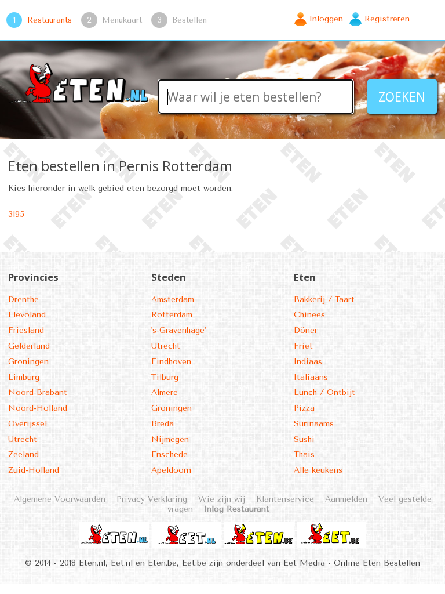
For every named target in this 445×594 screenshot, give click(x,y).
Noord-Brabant (37, 392)
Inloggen (326, 19)
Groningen (28, 362)
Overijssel (27, 424)
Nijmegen (170, 439)
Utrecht (22, 439)
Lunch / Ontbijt (324, 392)
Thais (304, 454)
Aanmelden (346, 499)
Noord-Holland (37, 408)
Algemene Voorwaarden (59, 499)
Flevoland (27, 315)
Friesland (26, 330)
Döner (306, 330)
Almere (164, 392)
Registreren (387, 19)
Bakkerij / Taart (324, 300)
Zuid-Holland (33, 470)
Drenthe (23, 300)
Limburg (23, 377)
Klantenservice (285, 499)
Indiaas (308, 362)
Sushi (304, 439)
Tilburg (164, 377)
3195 (16, 214)
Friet (303, 346)
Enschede (169, 454)
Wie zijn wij (221, 499)
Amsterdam (172, 300)
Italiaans (311, 377)
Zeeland (23, 454)
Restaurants (49, 19)
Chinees (309, 315)
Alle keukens (318, 470)
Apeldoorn (171, 470)
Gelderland (29, 346)
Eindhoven (171, 362)
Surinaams (314, 424)
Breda (162, 424)
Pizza (304, 408)
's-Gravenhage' (178, 330)
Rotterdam (171, 315)
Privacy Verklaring (151, 499)
